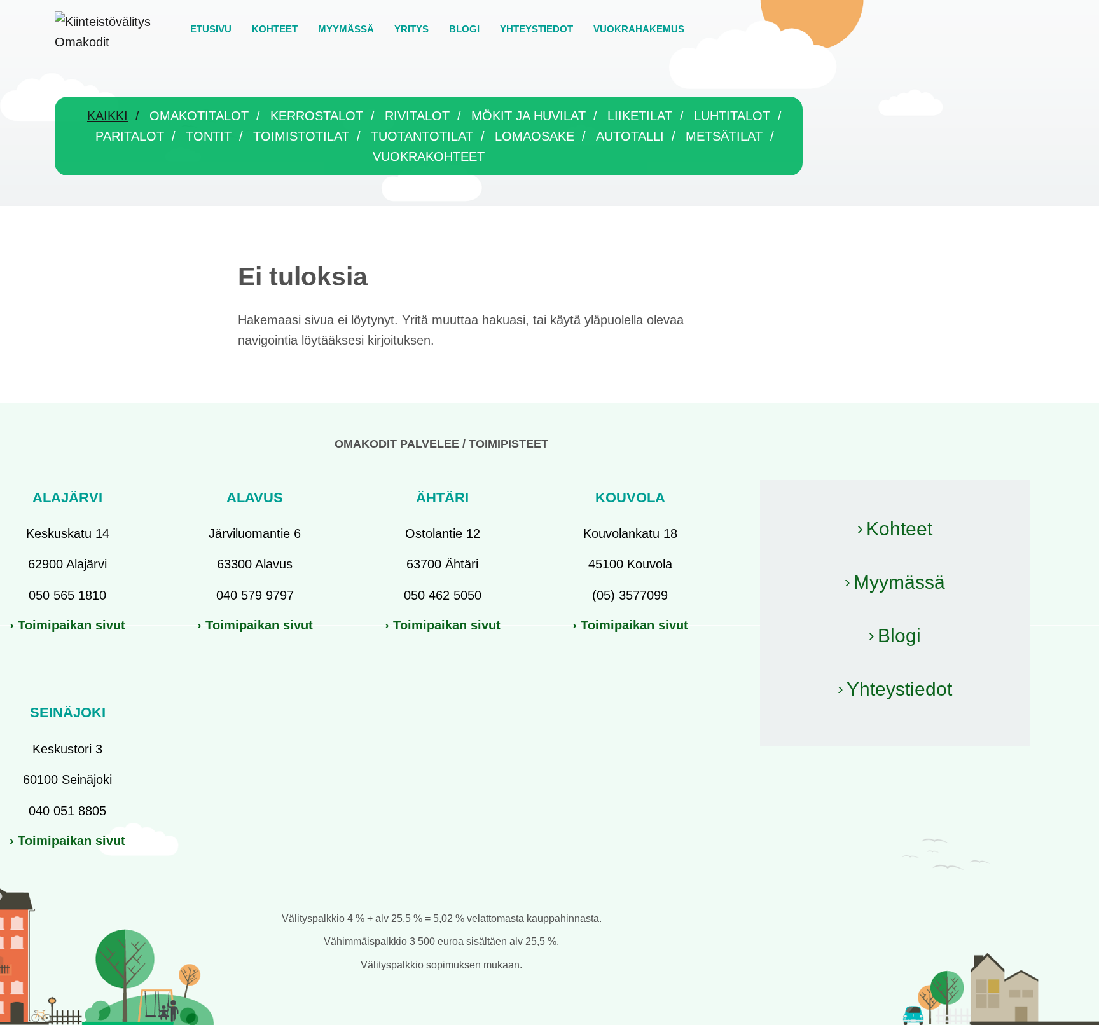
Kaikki (107, 116)
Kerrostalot (316, 116)
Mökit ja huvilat (528, 116)
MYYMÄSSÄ (346, 29)
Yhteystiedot (899, 688)
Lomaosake (534, 136)
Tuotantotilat (422, 136)
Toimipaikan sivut (71, 625)
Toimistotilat (301, 136)
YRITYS (411, 29)
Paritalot (129, 136)
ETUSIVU (211, 29)
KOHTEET (275, 29)
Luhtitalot (732, 116)
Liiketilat (639, 116)
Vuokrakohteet (429, 156)
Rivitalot (417, 116)
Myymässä (899, 582)
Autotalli (630, 136)
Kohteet (899, 528)
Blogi (899, 635)
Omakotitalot (199, 116)
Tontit (209, 136)
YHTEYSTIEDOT (536, 29)
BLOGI (464, 29)
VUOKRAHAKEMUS (638, 29)
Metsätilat (724, 136)
